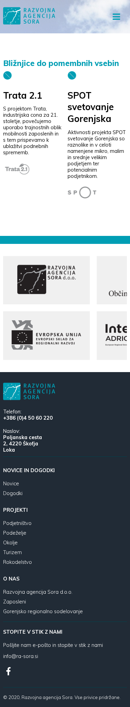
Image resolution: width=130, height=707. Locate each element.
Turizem (12, 552)
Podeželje (14, 533)
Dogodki (13, 493)
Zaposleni (14, 602)
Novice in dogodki (29, 470)
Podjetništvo (17, 523)
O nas (11, 579)
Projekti (15, 510)
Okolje (10, 543)
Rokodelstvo (17, 562)
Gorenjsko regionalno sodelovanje (43, 611)
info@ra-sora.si (20, 656)
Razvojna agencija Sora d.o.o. (37, 592)
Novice (11, 483)
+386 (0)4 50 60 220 (28, 418)
